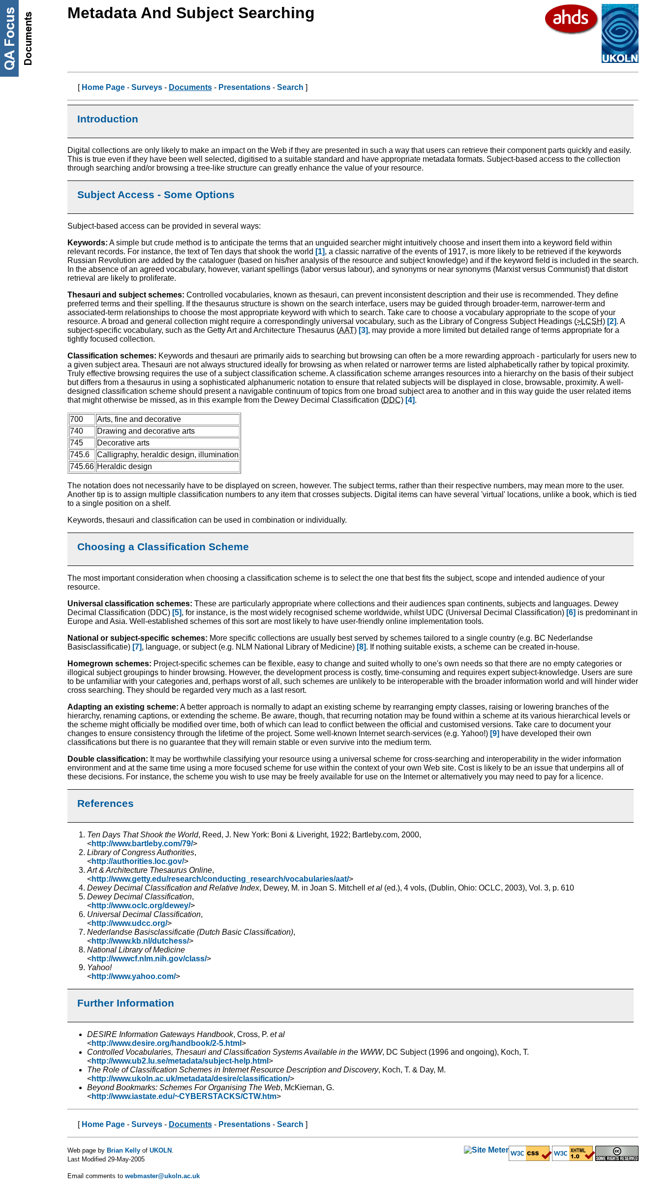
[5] (177, 612)
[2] (611, 321)
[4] (410, 400)
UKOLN (161, 1150)
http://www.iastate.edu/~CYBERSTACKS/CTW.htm (184, 1096)
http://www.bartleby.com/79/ (142, 843)
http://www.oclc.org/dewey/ (141, 905)
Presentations (244, 87)
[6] (571, 612)
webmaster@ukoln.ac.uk (162, 1176)
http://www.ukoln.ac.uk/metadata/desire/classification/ (191, 1078)
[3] (363, 330)
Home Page (103, 87)
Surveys (146, 87)
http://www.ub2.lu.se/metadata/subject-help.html (180, 1061)
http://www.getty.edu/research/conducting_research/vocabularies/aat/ (220, 879)
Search (290, 87)
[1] (320, 251)
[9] (494, 733)
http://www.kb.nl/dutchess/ (140, 941)
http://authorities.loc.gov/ (138, 861)
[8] (361, 647)
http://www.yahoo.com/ (134, 976)
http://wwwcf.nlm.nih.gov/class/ (149, 958)
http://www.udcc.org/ (129, 923)
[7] (137, 647)
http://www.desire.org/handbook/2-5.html (167, 1043)
